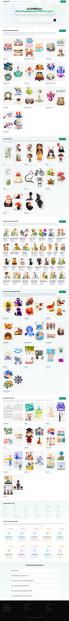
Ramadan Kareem (17, 516)
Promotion (5, 516)
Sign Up (26, 607)
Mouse (15, 513)
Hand (4, 511)
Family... (62, 254)
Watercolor (48, 188)
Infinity (58, 511)
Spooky (13, 268)
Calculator (39, 23)
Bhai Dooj (5, 254)
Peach (36, 513)
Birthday (26, 423)
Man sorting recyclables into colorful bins (25, 253)
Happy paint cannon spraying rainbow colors (23, 239)
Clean (6, 1)
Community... (15, 282)
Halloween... (63, 255)
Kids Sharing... (6, 255)
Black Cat (34, 23)
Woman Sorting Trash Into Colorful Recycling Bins (34, 253)
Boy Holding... (55, 256)
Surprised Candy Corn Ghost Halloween (14, 267)
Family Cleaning (25, 282)
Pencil (24, 23)
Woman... (31, 240)
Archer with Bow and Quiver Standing (50, 253)
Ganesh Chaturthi (49, 107)
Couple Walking (52, 284)
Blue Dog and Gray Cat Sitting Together (51, 239)
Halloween (14, 1)
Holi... (40, 241)
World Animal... (51, 240)
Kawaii (4, 188)
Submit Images (27, 609)
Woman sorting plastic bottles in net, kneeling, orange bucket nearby (14, 253)
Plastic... (12, 254)
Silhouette (26, 212)
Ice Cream (48, 511)
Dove (47, 509)
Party (4, 447)
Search (26, 516)
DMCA (47, 607)
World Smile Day (49, 58)
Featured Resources (7, 609)
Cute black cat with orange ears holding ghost (38, 267)
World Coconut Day (28, 107)
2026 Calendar (6, 423)
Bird (36, 506)
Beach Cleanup (34, 282)
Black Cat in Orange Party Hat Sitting (30, 267)
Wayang (58, 516)
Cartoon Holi (22, 240)
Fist (57, 509)
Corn (15, 509)
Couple (26, 509)
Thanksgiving (5, 342)
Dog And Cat (51, 241)
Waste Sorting (25, 254)
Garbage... (5, 241)
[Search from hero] (55, 20)
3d (3, 164)
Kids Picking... (59, 240)
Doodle (4, 212)
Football (31, 1)
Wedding (47, 423)
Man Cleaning (13, 241)
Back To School (49, 447)
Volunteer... (6, 240)
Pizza (58, 513)
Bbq (14, 506)
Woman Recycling (35, 255)
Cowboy (36, 509)
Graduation (26, 447)
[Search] (54, 1)
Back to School (20, 1)
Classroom (5, 496)
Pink (46, 513)
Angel (4, 506)
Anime (47, 164)
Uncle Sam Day (6, 131)
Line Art (25, 188)
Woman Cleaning (33, 241)
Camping (58, 506)
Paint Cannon (22, 241)
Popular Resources (6, 607)
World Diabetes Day (28, 342)
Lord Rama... (50, 254)
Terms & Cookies (49, 609)
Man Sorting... (25, 255)
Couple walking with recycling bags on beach (52, 281)
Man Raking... (60, 284)
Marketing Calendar (6, 610)
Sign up (63, 1)
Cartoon (26, 164)
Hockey (26, 511)
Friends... (14, 284)
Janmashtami (5, 107)
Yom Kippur (5, 58)
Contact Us (48, 610)
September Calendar (47, 23)
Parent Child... (25, 284)
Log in (58, 1)
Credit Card (48, 366)
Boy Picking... (6, 284)
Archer (49, 255)
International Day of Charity (29, 58)
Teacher (26, 1)
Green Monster (52, 270)
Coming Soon (5, 509)
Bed (25, 506)
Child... (55, 254)
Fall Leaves (26, 318)
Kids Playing (5, 513)
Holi (36, 511)
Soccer (29, 23)
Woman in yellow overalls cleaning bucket (32, 239)
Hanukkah (5, 366)
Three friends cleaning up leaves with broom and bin (17, 281)
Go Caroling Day (49, 342)
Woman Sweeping (35, 284)
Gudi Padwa (48, 318)
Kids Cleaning (59, 241)
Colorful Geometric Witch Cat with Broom (46, 267)
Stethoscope (37, 516)
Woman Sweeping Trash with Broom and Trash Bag (34, 281)
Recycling (41, 255)
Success (47, 516)
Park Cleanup (60, 268)
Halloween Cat (6, 318)
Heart (15, 511)
